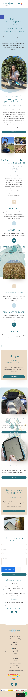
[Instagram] (12, 612)
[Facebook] (16, 612)
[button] (2, 17)
